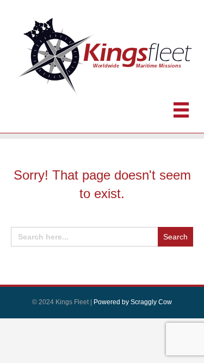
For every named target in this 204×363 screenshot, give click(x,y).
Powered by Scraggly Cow (133, 302)
